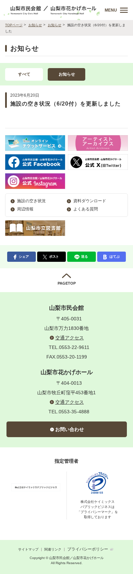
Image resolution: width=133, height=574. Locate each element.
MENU (111, 10)
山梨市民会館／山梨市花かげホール (54, 10)
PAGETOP (67, 283)
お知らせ (35, 25)
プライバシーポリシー (87, 549)
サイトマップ (28, 549)
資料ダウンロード (89, 200)
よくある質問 (85, 209)
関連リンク (52, 549)
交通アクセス (69, 337)
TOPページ (14, 25)
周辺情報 (25, 209)
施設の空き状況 (31, 200)
